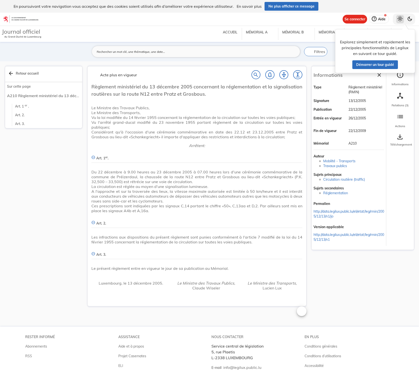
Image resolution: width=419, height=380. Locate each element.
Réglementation (335, 193)
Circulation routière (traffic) (344, 179)
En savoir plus (249, 6)
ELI (120, 366)
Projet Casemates (132, 356)
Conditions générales (321, 346)
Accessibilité (314, 366)
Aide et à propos (131, 346)
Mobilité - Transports (339, 161)
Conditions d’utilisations (323, 356)
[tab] (400, 78)
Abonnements (36, 346)
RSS (28, 356)
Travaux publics (335, 166)
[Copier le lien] (337, 204)
